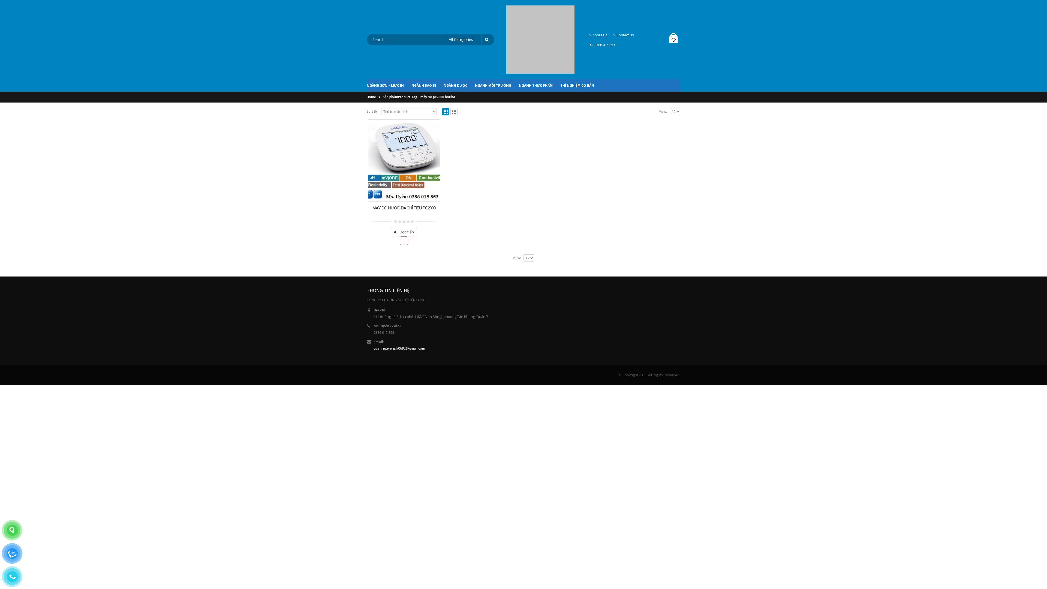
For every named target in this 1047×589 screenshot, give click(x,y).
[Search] (488, 16)
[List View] (454, 65)
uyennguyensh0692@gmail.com (399, 301)
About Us (599, 11)
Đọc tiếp (406, 185)
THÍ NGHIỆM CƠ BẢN (577, 39)
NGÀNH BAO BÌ (423, 39)
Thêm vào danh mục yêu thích (404, 194)
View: (663, 64)
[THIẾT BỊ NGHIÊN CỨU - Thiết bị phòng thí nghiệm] (540, 16)
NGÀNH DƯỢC (455, 39)
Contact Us (625, 11)
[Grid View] (446, 65)
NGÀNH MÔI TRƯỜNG (493, 39)
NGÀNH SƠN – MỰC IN (385, 39)
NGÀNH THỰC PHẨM (536, 39)
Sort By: (372, 64)
